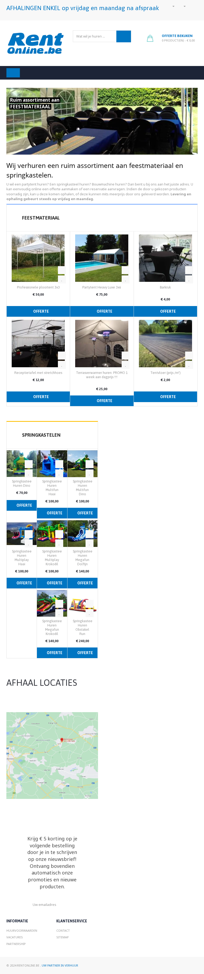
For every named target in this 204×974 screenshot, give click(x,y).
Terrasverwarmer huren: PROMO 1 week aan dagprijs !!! (102, 375)
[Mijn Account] (172, 6)
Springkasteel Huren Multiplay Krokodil (52, 557)
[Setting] (183, 6)
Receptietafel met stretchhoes (38, 373)
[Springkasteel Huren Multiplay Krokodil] (52, 533)
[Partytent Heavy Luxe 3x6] (101, 257)
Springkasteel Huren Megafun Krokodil (52, 627)
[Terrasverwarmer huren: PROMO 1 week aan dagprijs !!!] (101, 343)
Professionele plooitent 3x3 (38, 287)
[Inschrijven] (73, 905)
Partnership (16, 944)
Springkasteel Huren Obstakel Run (83, 627)
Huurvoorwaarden (21, 930)
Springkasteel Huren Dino (22, 483)
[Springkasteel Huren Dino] (22, 463)
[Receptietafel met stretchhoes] (38, 343)
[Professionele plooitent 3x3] (38, 257)
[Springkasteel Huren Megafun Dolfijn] (82, 533)
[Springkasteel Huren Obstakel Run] (82, 603)
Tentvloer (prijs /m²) (165, 373)
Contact (63, 930)
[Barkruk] (165, 257)
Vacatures (14, 937)
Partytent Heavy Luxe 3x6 (101, 287)
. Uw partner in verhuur (59, 965)
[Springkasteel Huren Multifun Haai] (52, 463)
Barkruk (165, 287)
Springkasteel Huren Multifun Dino (83, 487)
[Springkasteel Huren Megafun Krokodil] (52, 603)
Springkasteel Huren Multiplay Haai (22, 557)
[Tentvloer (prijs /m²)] (165, 343)
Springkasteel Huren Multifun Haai (52, 487)
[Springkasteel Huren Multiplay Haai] (22, 533)
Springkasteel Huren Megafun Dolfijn (83, 557)
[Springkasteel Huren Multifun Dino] (82, 463)
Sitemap (62, 937)
